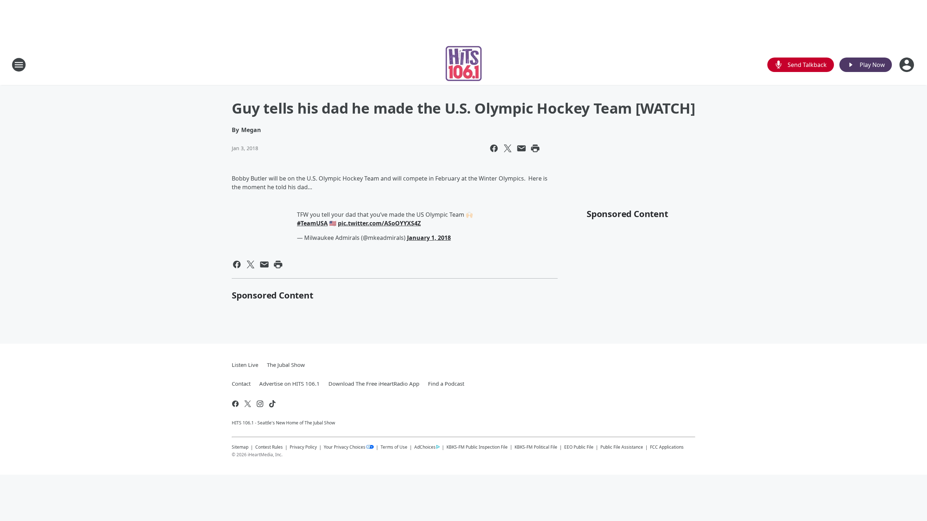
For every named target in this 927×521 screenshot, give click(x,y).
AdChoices (425, 447)
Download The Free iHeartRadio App (373, 383)
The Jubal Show (286, 364)
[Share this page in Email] (521, 148)
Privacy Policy (303, 447)
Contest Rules (269, 447)
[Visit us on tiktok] (272, 403)
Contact (241, 383)
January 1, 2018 (429, 238)
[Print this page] (535, 148)
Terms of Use (394, 447)
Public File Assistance (621, 447)
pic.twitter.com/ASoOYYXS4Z (379, 223)
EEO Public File (578, 447)
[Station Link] (463, 65)
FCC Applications (667, 447)
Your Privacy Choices (344, 447)
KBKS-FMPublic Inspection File (477, 447)
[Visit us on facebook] (235, 403)
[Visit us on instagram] (260, 403)
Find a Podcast (446, 383)
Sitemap (240, 447)
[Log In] (907, 65)
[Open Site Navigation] (19, 65)
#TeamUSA (312, 223)
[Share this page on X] (508, 148)
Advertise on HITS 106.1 (289, 383)
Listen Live (245, 364)
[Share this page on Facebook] (494, 148)
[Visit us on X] (247, 403)
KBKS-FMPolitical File (536, 447)
